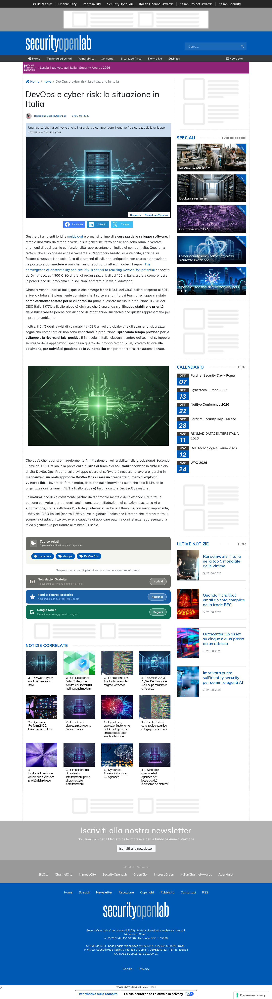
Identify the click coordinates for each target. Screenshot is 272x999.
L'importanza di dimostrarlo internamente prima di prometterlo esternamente (78, 777)
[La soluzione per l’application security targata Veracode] (117, 662)
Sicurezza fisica (131, 58)
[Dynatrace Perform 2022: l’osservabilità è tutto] (41, 707)
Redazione (126, 892)
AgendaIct (225, 874)
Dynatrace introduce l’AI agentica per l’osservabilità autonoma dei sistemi (154, 777)
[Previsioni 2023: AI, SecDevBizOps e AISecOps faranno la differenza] (154, 662)
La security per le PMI (195, 167)
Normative (155, 58)
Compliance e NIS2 (193, 229)
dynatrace (45, 556)
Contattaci (188, 892)
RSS (205, 892)
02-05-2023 (81, 115)
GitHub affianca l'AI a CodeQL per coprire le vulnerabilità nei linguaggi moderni (79, 683)
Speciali (84, 892)
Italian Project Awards (196, 4)
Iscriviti (158, 581)
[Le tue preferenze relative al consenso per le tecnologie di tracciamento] (251, 995)
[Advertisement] (136, 806)
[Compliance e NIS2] (211, 219)
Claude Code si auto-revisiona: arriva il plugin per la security (154, 725)
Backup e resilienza (193, 198)
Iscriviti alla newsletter (136, 848)
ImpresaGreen (164, 874)
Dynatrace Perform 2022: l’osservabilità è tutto (40, 725)
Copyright (147, 892)
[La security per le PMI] (211, 157)
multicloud (75, 236)
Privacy (144, 969)
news (47, 81)
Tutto (241, 367)
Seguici (158, 612)
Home (35, 58)
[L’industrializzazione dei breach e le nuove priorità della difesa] (41, 754)
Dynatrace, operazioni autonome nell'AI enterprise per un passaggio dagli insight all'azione (117, 729)
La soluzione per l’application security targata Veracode (116, 681)
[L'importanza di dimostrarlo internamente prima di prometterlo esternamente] (79, 754)
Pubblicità (167, 892)
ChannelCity (67, 4)
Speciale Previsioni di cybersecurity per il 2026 (209, 289)
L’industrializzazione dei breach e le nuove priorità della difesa (41, 776)
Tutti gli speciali (233, 138)
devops (67, 556)
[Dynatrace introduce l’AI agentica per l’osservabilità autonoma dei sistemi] (154, 754)
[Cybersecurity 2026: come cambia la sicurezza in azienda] (211, 250)
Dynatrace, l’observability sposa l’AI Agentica (116, 773)
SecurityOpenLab (120, 4)
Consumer (107, 58)
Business (174, 58)
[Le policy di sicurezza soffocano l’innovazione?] (79, 707)
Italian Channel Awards (156, 4)
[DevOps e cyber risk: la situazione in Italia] (41, 662)
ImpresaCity (92, 4)
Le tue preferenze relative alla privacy (153, 994)
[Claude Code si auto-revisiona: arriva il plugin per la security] (154, 707)
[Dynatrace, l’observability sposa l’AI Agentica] (117, 754)
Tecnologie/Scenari (59, 58)
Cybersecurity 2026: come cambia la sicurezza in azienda (206, 258)
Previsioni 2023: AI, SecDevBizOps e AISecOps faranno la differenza (154, 683)
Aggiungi (157, 596)
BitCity (44, 874)
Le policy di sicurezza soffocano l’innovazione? (78, 725)
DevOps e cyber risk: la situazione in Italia (40, 681)
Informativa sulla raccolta (97, 994)
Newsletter (236, 58)
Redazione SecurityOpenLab (50, 115)
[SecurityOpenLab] (58, 43)
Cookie (127, 969)
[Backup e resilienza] (211, 188)
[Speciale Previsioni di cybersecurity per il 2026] (211, 281)
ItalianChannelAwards (196, 874)
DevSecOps (91, 556)
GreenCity (140, 874)
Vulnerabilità (86, 58)
